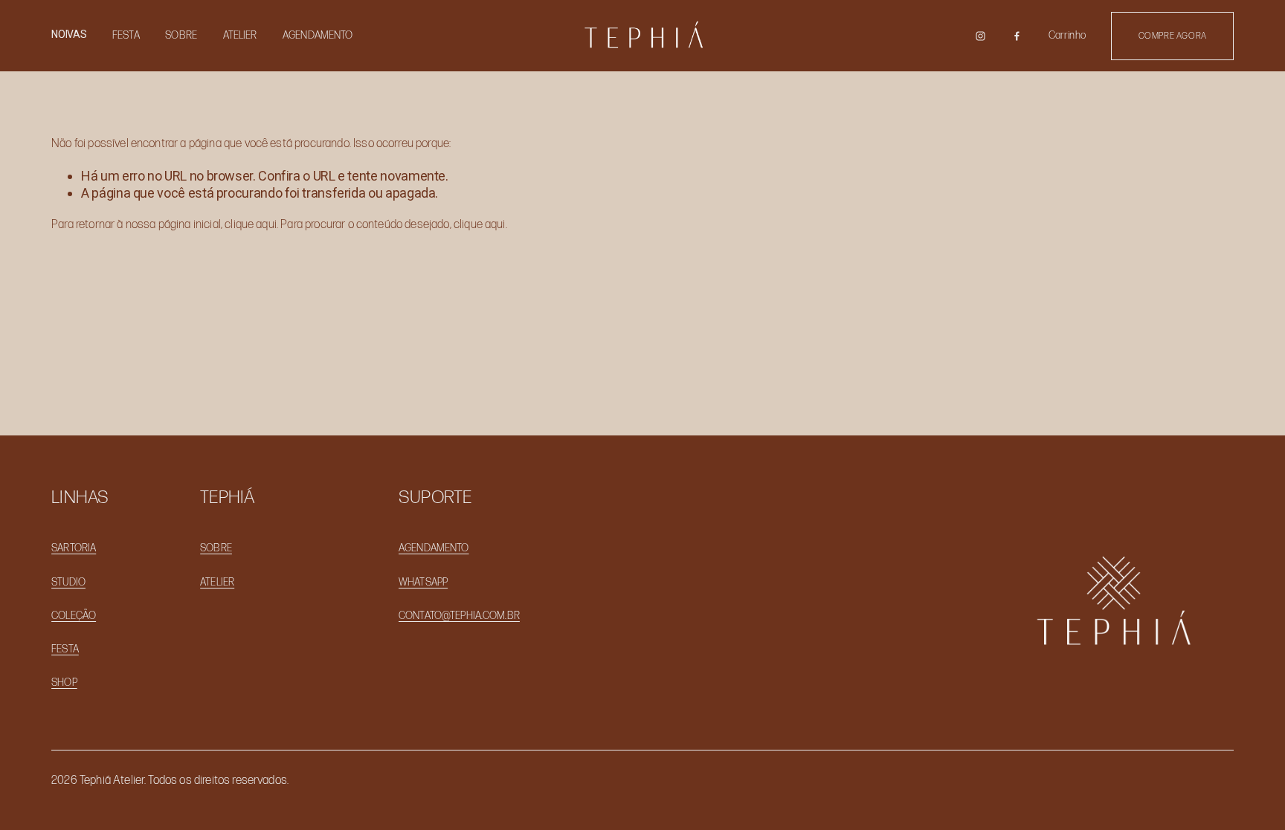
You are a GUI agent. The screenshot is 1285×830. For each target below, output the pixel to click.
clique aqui (251, 225)
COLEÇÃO (73, 615)
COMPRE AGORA (1173, 36)
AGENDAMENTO (318, 35)
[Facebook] (1016, 36)
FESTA (126, 35)
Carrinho (1067, 35)
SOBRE (181, 35)
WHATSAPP (423, 582)
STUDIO (68, 582)
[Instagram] (980, 36)
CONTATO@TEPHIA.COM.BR (459, 615)
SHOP (64, 682)
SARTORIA (73, 548)
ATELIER (240, 35)
